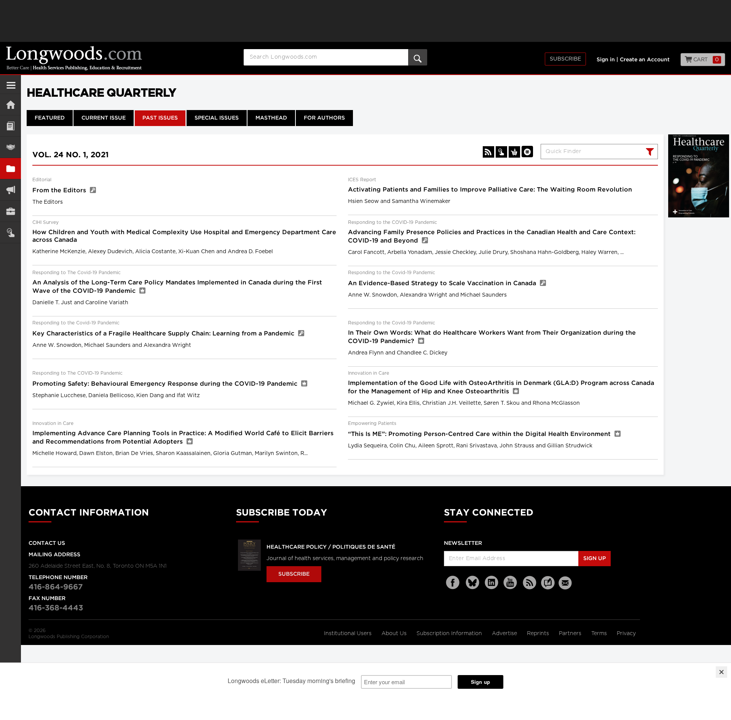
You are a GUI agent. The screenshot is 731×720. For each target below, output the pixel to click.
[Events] (10, 147)
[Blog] (548, 587)
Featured (50, 118)
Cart (705, 59)
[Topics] (10, 125)
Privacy (626, 633)
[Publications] (10, 168)
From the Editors (60, 190)
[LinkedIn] (491, 583)
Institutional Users (348, 633)
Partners (571, 633)
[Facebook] (453, 583)
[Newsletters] (566, 583)
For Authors (324, 118)
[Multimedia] (10, 189)
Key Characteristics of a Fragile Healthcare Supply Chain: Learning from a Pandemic (164, 334)
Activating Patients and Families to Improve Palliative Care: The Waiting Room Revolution (490, 190)
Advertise (505, 633)
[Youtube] (510, 583)
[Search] (649, 153)
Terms (599, 633)
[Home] (10, 104)
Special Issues (217, 118)
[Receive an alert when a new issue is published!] (527, 151)
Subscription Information (449, 633)
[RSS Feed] (529, 583)
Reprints (539, 633)
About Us (394, 633)
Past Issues (160, 118)
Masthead (271, 118)
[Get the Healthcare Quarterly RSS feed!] (488, 152)
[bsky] (472, 583)
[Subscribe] (10, 232)
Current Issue (103, 118)
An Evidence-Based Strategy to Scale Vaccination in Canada (443, 283)
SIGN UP (594, 558)
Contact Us (47, 543)
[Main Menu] (11, 88)
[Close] (721, 672)
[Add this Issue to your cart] (514, 152)
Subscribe (565, 59)
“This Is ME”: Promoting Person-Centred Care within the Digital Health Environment (480, 434)
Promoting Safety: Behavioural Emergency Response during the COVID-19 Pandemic (165, 384)
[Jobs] (10, 211)
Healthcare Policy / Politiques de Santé (331, 547)
